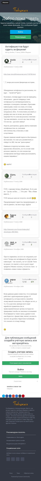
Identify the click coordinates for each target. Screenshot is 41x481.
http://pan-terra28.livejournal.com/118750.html (20, 74)
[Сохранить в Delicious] (16, 396)
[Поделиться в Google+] (13, 396)
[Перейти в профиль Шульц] (7, 176)
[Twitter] (13, 459)
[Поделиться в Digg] (10, 396)
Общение (28, 52)
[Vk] (22, 459)
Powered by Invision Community (20, 476)
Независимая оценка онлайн (15, 440)
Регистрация (20, 37)
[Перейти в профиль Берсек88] (7, 216)
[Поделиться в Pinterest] (23, 396)
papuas (13, 280)
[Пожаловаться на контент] (34, 67)
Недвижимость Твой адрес (15, 437)
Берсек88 (13, 216)
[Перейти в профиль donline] (7, 61)
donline (12, 52)
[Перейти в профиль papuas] (7, 281)
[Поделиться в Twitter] (3, 396)
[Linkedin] (18, 459)
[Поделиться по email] (19, 396)
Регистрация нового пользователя (20, 363)
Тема (18, 473)
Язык (11, 473)
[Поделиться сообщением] (36, 67)
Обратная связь (29, 473)
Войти (20, 32)
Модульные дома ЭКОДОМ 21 (16, 443)
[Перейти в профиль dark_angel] (7, 243)
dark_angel (13, 243)
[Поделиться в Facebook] (6, 396)
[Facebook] (8, 459)
